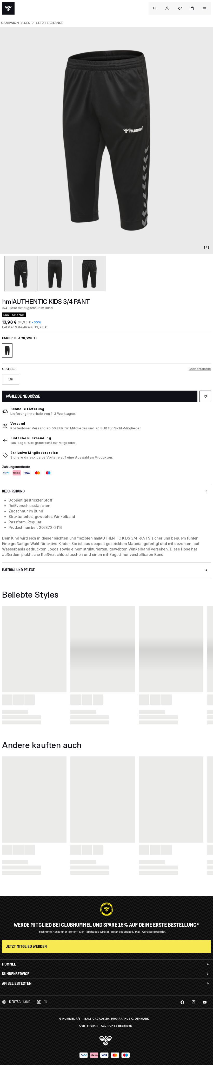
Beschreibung (13, 491)
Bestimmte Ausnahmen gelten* (58, 931)
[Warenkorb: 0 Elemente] (192, 8)
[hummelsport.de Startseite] (8, 8)
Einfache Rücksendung (30, 438)
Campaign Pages (15, 23)
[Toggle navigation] (155, 8)
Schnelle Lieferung (27, 409)
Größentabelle (200, 369)
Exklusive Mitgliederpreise (34, 453)
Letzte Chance (49, 23)
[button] (167, 8)
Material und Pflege (18, 570)
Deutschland (20, 1002)
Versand (17, 423)
